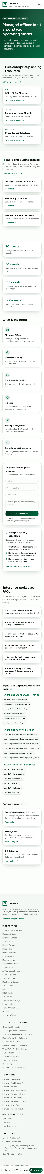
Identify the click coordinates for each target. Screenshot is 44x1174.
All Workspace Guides (11, 971)
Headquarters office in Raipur (14, 723)
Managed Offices (9, 934)
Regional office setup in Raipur (15, 718)
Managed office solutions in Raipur (16, 709)
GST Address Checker (11, 1053)
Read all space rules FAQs (16, 566)
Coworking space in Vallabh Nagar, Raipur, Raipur (21, 739)
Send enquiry (22, 513)
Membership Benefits (10, 982)
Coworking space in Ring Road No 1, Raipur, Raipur (21, 748)
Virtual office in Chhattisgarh (14, 769)
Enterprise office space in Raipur (15, 699)
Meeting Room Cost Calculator (15, 1038)
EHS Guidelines (8, 993)
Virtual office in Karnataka (13, 779)
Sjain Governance (9, 1126)
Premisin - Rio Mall (9, 1087)
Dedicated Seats (9, 952)
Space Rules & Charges (11, 1000)
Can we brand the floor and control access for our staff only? (20, 646)
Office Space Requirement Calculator (17, 1034)
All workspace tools (10, 173)
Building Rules (7, 997)
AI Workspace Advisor (11, 1060)
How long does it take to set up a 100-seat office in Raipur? (22, 635)
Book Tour (37, 1170)
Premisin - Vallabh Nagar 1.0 (13, 1098)
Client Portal (7, 1064)
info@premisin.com (14, 1142)
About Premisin (8, 978)
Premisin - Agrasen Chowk (12, 1109)
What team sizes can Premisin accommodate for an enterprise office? (22, 612)
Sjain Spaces (7, 1118)
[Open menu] (39, 4)
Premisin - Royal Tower (11, 1105)
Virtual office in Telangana (13, 788)
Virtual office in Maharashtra (14, 774)
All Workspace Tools (10, 1056)
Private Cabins (8, 956)
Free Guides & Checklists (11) (13, 1067)
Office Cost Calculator (11, 1027)
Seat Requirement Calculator (14, 1031)
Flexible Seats (7, 949)
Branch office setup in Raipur (14, 713)
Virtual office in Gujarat (12, 793)
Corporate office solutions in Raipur (17, 704)
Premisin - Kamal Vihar (11, 1079)
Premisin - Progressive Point (13, 1094)
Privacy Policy (8, 1004)
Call (9, 1170)
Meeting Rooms (8, 945)
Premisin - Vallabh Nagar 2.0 (13, 1083)
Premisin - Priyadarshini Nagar (14, 1101)
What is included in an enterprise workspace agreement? (19, 623)
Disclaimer (6, 1011)
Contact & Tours (9, 1015)
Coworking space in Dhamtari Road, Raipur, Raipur (21, 744)
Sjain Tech (6, 1122)
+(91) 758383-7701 (13, 1138)
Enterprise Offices (9, 938)
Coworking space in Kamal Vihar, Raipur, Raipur (20, 734)
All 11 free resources (10, 82)
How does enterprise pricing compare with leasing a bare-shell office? (19, 670)
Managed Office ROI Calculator (14, 1045)
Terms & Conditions (10, 1008)
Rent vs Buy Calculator (11, 1042)
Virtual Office (7, 941)
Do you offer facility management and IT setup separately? (20, 658)
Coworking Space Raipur (12, 930)
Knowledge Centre (9, 974)
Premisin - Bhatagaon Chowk (14, 1090)
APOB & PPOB (8, 986)
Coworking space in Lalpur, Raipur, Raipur (18, 753)
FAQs (4, 989)
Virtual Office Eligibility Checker (14, 1049)
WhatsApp (23, 1170)
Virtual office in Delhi (11, 783)
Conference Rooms (10, 963)
